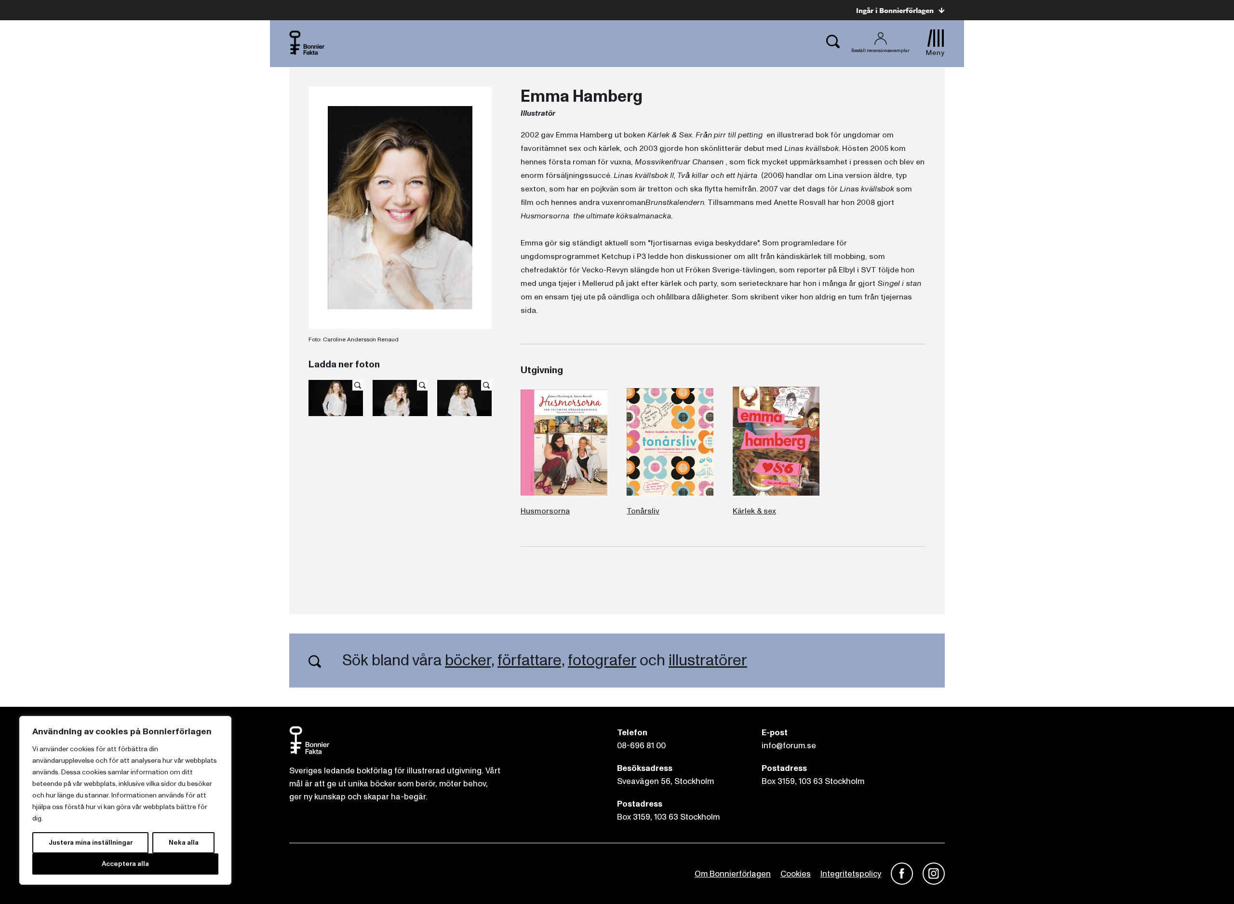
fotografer (602, 660)
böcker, (469, 660)
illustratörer (708, 660)
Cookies (795, 873)
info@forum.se (789, 745)
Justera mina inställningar (91, 842)
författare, (530, 660)
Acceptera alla (125, 863)
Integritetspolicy (850, 873)
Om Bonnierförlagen (733, 873)
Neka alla (184, 842)
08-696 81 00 (641, 745)
